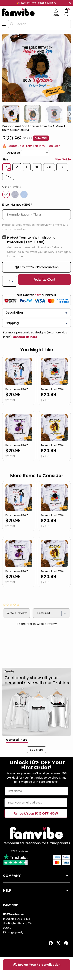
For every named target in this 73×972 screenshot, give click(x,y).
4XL (8, 176)
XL (37, 167)
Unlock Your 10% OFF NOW (36, 813)
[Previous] (3, 114)
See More (36, 750)
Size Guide (63, 159)
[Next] (70, 114)
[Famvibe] (18, 12)
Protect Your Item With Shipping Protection (31, 239)
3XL (62, 167)
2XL (49, 167)
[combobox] (39, 24)
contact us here (24, 337)
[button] (36, 205)
